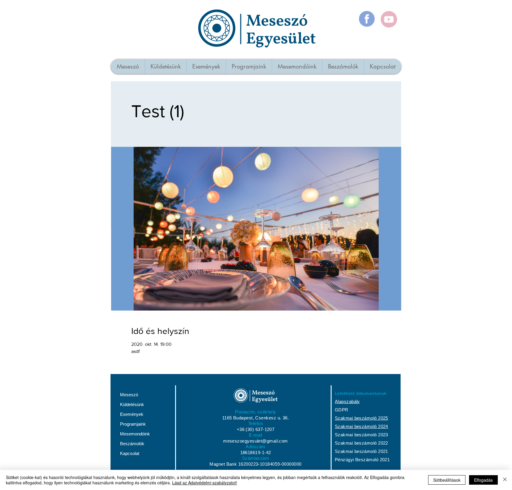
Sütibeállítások (446, 480)
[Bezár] (504, 480)
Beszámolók (132, 443)
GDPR (341, 409)
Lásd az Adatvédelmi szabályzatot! (204, 483)
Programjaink (133, 424)
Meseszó (129, 394)
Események (131, 414)
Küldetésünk (132, 404)
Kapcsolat (129, 453)
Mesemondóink (135, 433)
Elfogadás (483, 480)
